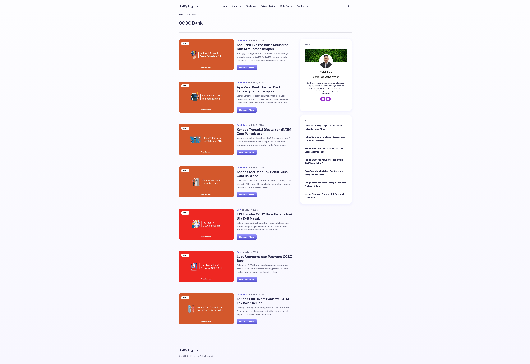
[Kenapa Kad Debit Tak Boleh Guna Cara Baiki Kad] (206, 181)
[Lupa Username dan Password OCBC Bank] (206, 266)
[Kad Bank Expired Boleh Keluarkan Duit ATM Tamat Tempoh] (206, 54)
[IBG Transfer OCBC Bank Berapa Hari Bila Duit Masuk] (206, 224)
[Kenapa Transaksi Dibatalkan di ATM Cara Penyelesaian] (206, 139)
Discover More (246, 67)
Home (181, 14)
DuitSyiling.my (188, 6)
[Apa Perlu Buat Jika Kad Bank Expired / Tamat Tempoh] (206, 97)
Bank (185, 43)
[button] (348, 6)
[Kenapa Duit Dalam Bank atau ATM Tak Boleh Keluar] (206, 308)
